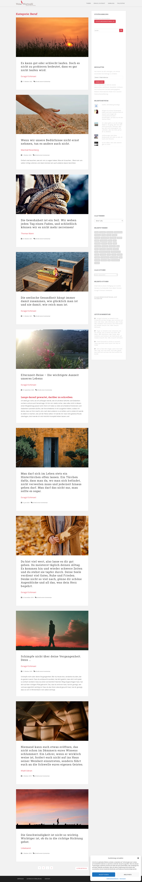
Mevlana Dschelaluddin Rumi (103, 288)
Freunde (97, 238)
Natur (96, 249)
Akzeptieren (104, 874)
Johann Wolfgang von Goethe (111, 286)
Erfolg (103, 235)
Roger (98, 331)
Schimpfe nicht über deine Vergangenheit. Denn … (51, 658)
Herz (114, 240)
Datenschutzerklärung (113, 878)
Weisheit (97, 260)
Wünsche (103, 260)
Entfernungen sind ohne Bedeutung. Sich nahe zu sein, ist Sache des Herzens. (112, 137)
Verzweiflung (114, 257)
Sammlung (111, 3)
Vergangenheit (105, 257)
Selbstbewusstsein (105, 252)
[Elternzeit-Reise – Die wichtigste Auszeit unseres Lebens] (52, 349)
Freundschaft (104, 238)
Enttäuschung (118, 232)
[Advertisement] (108, 49)
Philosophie (121, 3)
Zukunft (97, 263)
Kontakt (47, 879)
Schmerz (116, 249)
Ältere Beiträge (81, 868)
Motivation (112, 246)
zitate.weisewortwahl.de (105, 21)
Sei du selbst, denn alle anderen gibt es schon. (112, 143)
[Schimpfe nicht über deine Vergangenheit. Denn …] (52, 630)
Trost (108, 254)
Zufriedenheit (115, 260)
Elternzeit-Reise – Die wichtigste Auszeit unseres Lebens (50, 376)
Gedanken (113, 238)
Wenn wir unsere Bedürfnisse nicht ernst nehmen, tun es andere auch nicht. (50, 141)
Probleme (102, 249)
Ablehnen (127, 874)
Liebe (114, 243)
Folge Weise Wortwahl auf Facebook (105, 297)
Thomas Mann (27, 233)
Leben (110, 243)
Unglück (97, 257)
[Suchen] (121, 30)
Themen (88, 3)
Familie (109, 235)
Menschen (105, 246)
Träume (120, 254)
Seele (96, 252)
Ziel (109, 260)
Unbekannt (26, 848)
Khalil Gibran (26, 770)
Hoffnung (97, 243)
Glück (110, 240)
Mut (118, 246)
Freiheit (115, 235)
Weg (120, 257)
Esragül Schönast (99, 3)
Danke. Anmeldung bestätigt (111, 105)
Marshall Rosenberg (30, 150)
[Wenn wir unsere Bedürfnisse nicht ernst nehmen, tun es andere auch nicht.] (52, 114)
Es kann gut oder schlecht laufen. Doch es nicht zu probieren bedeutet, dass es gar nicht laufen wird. (50, 66)
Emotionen (110, 232)
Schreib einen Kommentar (42, 81)
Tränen (114, 254)
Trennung (103, 254)
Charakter (102, 232)
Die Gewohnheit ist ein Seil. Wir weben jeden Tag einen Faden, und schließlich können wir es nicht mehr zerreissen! (49, 223)
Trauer (97, 254)
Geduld (119, 238)
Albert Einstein (117, 288)
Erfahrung (97, 235)
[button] (138, 858)
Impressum (122, 878)
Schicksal (109, 249)
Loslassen (97, 246)
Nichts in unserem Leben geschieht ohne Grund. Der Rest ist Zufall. (107, 343)
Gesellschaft (103, 240)
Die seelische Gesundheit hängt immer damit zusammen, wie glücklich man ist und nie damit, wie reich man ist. (49, 301)
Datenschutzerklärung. (101, 94)
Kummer (104, 243)
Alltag (96, 232)
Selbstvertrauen (115, 252)
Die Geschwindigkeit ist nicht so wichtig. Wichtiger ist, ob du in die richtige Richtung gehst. (52, 838)
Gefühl (97, 240)
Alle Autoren (99, 270)
